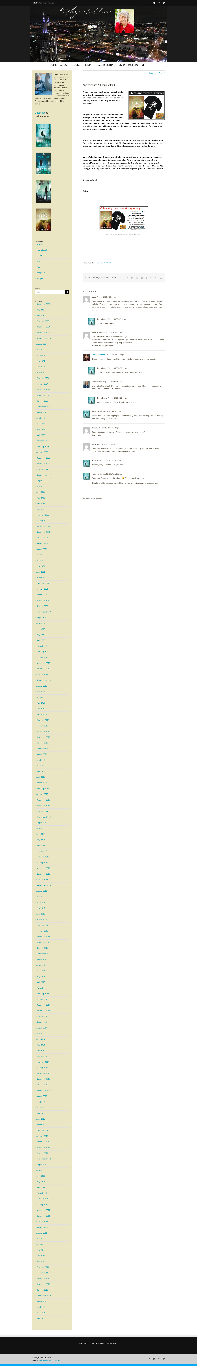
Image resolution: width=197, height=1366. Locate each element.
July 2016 (40, 897)
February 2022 (42, 515)
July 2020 (40, 623)
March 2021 (41, 577)
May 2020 (40, 635)
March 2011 (41, 1261)
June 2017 (40, 834)
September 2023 (43, 407)
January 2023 (42, 452)
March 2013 (41, 1125)
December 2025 (43, 304)
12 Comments (106, 263)
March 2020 (41, 646)
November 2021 (43, 532)
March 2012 (41, 1193)
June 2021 (40, 560)
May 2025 (40, 310)
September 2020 (43, 612)
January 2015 (42, 999)
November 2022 (43, 463)
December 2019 (43, 663)
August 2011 (41, 1233)
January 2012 (42, 1204)
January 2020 (42, 657)
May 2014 (40, 1045)
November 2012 (43, 1147)
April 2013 (40, 1119)
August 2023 (41, 412)
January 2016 (42, 931)
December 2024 (43, 327)
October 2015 (42, 948)
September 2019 (43, 680)
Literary (39, 255)
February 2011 (42, 1267)
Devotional (40, 244)
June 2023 (40, 424)
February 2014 (42, 1062)
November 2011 (43, 1216)
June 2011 (40, 1244)
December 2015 (43, 937)
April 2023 (40, 435)
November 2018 (43, 737)
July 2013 (40, 1102)
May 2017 (40, 840)
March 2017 (41, 851)
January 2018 (42, 794)
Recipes (39, 278)
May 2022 (40, 498)
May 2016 (40, 908)
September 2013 (43, 1090)
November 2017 (43, 805)
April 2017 (40, 845)
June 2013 (40, 1107)
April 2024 (40, 367)
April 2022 (40, 503)
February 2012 (42, 1199)
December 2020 (43, 595)
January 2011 (42, 1273)
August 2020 (41, 617)
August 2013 (41, 1096)
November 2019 (43, 669)
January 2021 (42, 589)
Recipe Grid (41, 273)
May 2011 (40, 1250)
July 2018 (40, 760)
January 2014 (42, 1068)
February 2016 (42, 925)
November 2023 (43, 395)
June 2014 (40, 1039)
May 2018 (40, 771)
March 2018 (41, 783)
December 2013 (43, 1073)
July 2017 (40, 828)
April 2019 (40, 709)
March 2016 (41, 919)
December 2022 (43, 458)
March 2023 (41, 441)
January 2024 (42, 384)
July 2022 (40, 486)
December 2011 (43, 1210)
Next (161, 73)
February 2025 (42, 321)
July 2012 (40, 1170)
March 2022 (41, 509)
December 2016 (43, 868)
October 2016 (42, 879)
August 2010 (41, 1301)
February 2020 (42, 652)
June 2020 (40, 629)
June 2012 (40, 1176)
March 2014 (41, 1056)
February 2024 (42, 378)
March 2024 (41, 372)
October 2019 (42, 674)
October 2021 (42, 538)
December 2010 (43, 1278)
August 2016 (41, 891)
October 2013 (42, 1085)
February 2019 (42, 720)
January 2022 (42, 521)
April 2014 (40, 1051)
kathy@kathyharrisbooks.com (43, 3)
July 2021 (40, 555)
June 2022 (40, 492)
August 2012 (41, 1164)
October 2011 (42, 1221)
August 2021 (41, 549)
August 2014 (41, 1028)
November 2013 (43, 1079)
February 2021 (42, 583)
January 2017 (42, 862)
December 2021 (43, 526)
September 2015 (43, 954)
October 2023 (42, 401)
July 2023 (40, 418)
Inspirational (41, 250)
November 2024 (43, 332)
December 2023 (43, 389)
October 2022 (42, 469)
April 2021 (40, 572)
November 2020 (43, 600)
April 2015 (40, 982)
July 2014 (40, 1033)
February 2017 (42, 857)
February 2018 (42, 788)
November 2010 (43, 1284)
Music (38, 267)
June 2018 (40, 765)
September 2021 (43, 543)
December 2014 (43, 1005)
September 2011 (43, 1227)
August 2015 (41, 959)
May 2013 (40, 1113)
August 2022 (41, 481)
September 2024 (43, 338)
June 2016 (40, 902)
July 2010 (40, 1307)
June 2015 (40, 971)
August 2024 (41, 344)
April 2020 (40, 640)
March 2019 (41, 714)
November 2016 (43, 874)
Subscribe (40, 112)
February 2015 (42, 993)
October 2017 (42, 811)
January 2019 (42, 726)
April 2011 (40, 1256)
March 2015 (41, 988)
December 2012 (43, 1142)
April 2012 (40, 1187)
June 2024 (40, 355)
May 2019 (40, 703)
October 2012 (42, 1153)
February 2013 (42, 1130)
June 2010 (40, 1313)
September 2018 (43, 748)
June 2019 (40, 697)
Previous (153, 73)
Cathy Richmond (98, 355)
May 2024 (40, 361)
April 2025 (40, 315)
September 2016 (43, 885)
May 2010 (40, 1318)
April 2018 (40, 777)
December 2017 (43, 800)
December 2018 (43, 731)
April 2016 (40, 914)
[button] (143, 65)
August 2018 (41, 754)
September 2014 (43, 1022)
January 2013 (42, 1136)
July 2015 (40, 965)
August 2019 (41, 686)
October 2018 (42, 743)
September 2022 (43, 475)
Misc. (97, 263)
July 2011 (40, 1239)
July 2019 (40, 691)
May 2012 (40, 1182)
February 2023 (42, 446)
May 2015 (40, 976)
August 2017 (41, 823)
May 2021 (40, 566)
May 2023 (40, 429)
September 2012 (43, 1159)
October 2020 (42, 606)
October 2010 (42, 1290)
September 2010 (43, 1295)
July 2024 (40, 349)
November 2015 (43, 942)
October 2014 (42, 1016)
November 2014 (43, 1011)
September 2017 (43, 817)
